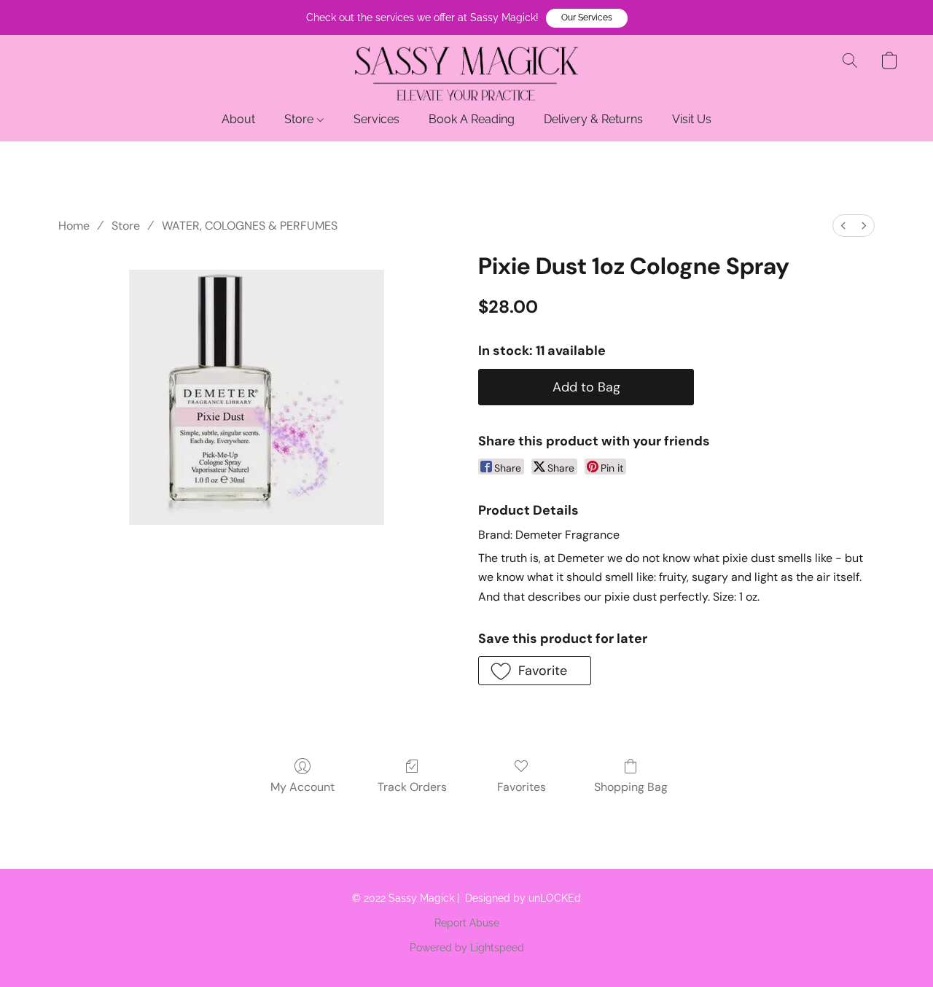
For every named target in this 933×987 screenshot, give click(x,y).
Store (300, 119)
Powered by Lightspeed (467, 947)
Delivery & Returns (593, 119)
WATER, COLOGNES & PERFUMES (249, 225)
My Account (302, 787)
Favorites (521, 787)
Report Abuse (466, 923)
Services (376, 119)
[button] (587, 18)
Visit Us (691, 119)
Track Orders (412, 787)
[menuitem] (843, 225)
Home (74, 225)
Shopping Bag (631, 787)
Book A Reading (472, 119)
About (238, 119)
